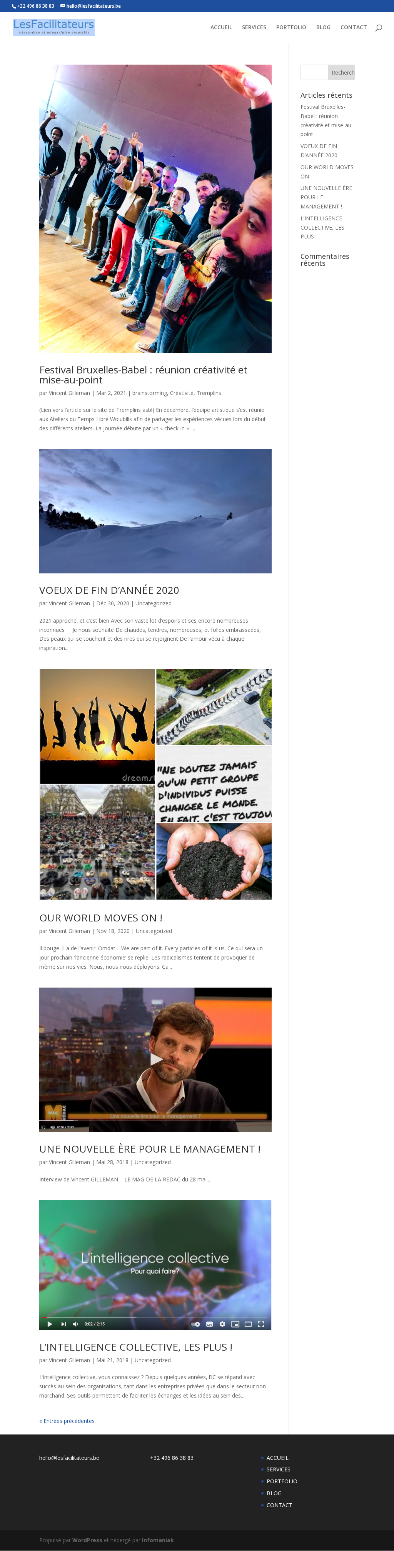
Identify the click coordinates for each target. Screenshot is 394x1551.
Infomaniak (158, 1540)
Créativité (182, 392)
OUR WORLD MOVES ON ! (100, 918)
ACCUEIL (221, 28)
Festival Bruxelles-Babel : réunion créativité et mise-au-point (143, 375)
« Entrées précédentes (67, 1420)
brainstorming (149, 392)
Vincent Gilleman (69, 392)
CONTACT (354, 28)
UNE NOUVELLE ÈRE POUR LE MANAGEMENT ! (149, 1149)
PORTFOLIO (291, 28)
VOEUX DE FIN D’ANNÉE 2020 (109, 590)
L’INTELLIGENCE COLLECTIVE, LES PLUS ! (135, 1347)
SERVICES (254, 28)
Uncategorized (153, 603)
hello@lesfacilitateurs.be (69, 1457)
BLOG (323, 28)
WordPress (87, 1540)
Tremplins (209, 392)
